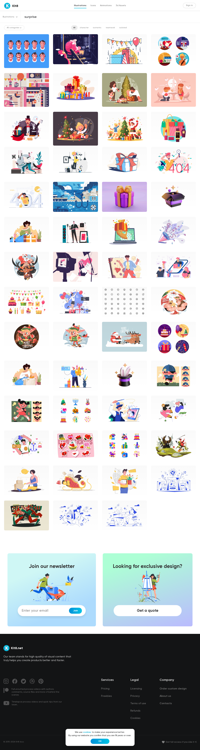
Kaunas (58, 393)
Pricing (105, 688)
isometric (97, 28)
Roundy (9, 284)
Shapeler (157, 393)
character (84, 28)
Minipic (58, 428)
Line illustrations (111, 70)
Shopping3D (109, 214)
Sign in (189, 5)
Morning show (61, 284)
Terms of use (138, 703)
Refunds (135, 711)
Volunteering (159, 428)
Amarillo (58, 179)
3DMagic (157, 214)
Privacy (135, 696)
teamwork (110, 28)
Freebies (106, 696)
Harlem (156, 249)
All (74, 28)
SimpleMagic (110, 428)
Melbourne (158, 179)
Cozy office (11, 179)
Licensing (136, 688)
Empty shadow (62, 319)
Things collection (63, 463)
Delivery (9, 498)
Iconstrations (159, 70)
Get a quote (147, 611)
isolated (123, 28)
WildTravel (158, 463)
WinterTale (11, 533)
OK (100, 741)
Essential (108, 319)
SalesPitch (11, 249)
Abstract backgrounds (16, 109)
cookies (87, 732)
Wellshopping (159, 498)
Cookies (135, 718)
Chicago (108, 179)
